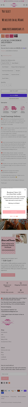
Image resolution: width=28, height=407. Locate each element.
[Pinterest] (14, 216)
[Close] (25, 189)
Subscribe (14, 212)
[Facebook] (11, 216)
